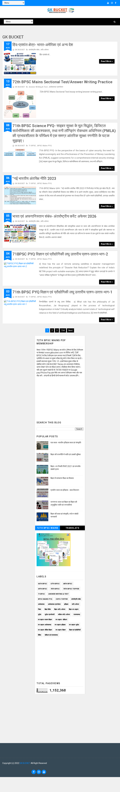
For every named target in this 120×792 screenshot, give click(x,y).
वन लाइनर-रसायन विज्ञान (45, 620)
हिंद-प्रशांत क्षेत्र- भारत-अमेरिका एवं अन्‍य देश (42, 44)
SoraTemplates (5, 767)
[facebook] (115, 3)
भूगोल (39, 614)
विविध (39, 635)
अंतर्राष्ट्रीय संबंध (34, 50)
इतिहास (66, 604)
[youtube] (108, 3)
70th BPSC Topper (71, 589)
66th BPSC (42, 584)
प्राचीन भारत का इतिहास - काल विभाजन (64, 490)
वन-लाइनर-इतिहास (60, 625)
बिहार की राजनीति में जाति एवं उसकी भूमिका (65, 454)
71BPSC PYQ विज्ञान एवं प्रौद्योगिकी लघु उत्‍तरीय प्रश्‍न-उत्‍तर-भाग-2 (60, 254)
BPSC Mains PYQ (44, 146)
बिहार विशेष (48, 609)
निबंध (39, 609)
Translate (72, 528)
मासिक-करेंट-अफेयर (64, 614)
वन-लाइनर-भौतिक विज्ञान (45, 630)
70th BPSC (55, 589)
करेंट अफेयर (45, 50)
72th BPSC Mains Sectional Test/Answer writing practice (62, 82)
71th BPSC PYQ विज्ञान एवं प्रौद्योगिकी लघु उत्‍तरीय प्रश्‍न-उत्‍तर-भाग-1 (62, 292)
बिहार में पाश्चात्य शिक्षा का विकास (62, 478)
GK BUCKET (25, 763)
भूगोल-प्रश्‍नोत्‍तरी (49, 614)
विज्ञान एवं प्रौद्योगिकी (74, 630)
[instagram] (112, 3)
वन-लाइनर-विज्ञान (61, 630)
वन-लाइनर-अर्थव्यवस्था (44, 625)
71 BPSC (32, 146)
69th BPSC (42, 589)
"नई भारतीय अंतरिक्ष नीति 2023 (34, 178)
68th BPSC (67, 584)
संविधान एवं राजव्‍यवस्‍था (51, 635)
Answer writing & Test (38, 87)
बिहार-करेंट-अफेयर (59, 609)
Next (70, 330)
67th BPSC (55, 584)
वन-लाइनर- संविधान (61, 620)
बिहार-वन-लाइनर (73, 609)
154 (63, 330)
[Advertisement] (60, 398)
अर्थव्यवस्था (41, 604)
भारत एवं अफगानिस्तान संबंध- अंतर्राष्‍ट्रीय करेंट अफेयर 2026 (54, 216)
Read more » (107, 61)
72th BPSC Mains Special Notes (47, 528)
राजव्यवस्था (77, 614)
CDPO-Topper (62, 599)
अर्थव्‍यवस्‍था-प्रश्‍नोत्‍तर (56, 87)
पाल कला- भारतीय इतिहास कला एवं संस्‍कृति (65, 442)
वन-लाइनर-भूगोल (74, 625)
